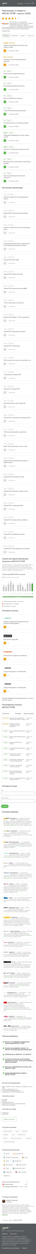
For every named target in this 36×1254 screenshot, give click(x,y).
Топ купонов (27, 3)
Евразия (6, 1134)
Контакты (24, 1248)
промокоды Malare (9, 977)
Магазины (20, 3)
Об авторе (5, 1214)
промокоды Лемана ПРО (10, 825)
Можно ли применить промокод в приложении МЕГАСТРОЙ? (17, 1042)
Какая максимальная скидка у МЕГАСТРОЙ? (16, 1073)
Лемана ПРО (21, 1134)
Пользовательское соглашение (10, 1248)
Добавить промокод (9, 1119)
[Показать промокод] (5, 50)
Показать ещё (6, 31)
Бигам (5, 1138)
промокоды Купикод (9, 857)
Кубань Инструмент (16, 1138)
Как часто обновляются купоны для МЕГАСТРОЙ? (18, 1067)
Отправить (5, 806)
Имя (2, 790)
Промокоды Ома (14, 900)
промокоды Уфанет (21, 890)
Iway (13, 1134)
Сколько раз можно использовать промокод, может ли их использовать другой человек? (19, 1060)
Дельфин (24, 1131)
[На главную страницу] (5, 3)
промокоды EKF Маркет (22, 985)
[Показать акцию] (5, 77)
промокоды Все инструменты (12, 1009)
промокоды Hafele (8, 967)
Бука (17, 1131)
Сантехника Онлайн (9, 1141)
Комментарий (4, 798)
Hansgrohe (28, 1138)
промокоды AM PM (22, 1028)
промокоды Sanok (15, 865)
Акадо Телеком (8, 1131)
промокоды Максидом (19, 1019)
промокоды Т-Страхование (17, 846)
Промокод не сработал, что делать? (18, 1054)
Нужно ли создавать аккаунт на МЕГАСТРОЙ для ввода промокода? (18, 1048)
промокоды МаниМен (16, 835)
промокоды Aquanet (9, 956)
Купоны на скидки (7, 1220)
